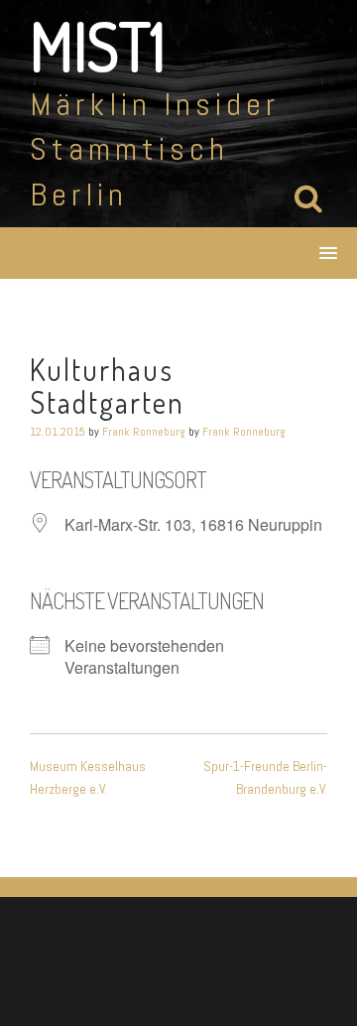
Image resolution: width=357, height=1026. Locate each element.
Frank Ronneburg (143, 432)
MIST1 (98, 45)
